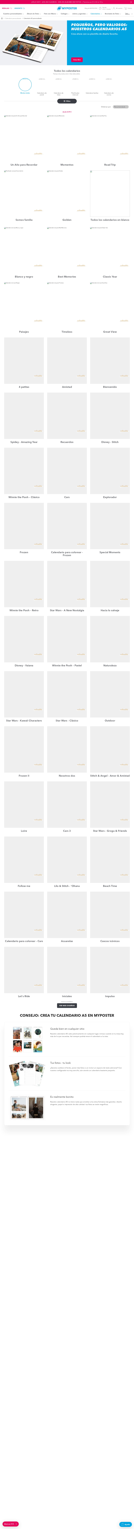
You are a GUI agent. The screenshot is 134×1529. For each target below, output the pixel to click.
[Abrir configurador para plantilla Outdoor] (110, 694)
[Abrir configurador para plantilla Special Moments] (110, 526)
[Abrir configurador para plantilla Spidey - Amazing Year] (24, 416)
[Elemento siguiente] (131, 13)
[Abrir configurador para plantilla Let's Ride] (24, 970)
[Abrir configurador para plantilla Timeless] (67, 305)
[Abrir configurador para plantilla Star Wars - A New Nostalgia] (67, 584)
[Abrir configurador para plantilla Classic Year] (110, 250)
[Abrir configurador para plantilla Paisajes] (24, 305)
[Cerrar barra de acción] (131, 2)
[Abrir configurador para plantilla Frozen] (24, 526)
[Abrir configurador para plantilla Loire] (24, 804)
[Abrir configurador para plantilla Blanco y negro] (24, 250)
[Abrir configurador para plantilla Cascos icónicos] (110, 915)
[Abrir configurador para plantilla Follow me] (24, 860)
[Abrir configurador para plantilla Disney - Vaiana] (24, 639)
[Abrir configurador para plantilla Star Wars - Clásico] (67, 694)
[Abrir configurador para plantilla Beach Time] (110, 860)
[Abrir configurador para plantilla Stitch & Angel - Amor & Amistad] (110, 749)
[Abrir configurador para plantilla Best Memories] (67, 250)
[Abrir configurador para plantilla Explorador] (110, 471)
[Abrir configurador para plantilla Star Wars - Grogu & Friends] (110, 804)
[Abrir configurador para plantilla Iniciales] (67, 970)
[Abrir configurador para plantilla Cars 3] (67, 804)
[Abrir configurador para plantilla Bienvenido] (110, 360)
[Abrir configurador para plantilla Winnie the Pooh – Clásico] (24, 471)
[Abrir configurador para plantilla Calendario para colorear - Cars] (24, 915)
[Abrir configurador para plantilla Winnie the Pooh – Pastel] (67, 639)
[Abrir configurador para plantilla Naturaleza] (110, 639)
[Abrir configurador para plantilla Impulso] (110, 970)
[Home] (67, 8)
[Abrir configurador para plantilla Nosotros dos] (67, 749)
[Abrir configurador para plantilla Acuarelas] (67, 915)
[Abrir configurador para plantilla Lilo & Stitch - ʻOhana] (67, 860)
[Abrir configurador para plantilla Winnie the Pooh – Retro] (24, 584)
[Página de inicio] (2, 18)
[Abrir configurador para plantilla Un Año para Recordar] (24, 138)
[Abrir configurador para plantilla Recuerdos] (67, 416)
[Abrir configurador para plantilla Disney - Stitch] (110, 416)
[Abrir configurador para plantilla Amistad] (67, 360)
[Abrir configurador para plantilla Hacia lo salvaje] (110, 584)
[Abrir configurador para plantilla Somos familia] (24, 193)
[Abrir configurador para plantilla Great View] (110, 305)
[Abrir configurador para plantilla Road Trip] (110, 138)
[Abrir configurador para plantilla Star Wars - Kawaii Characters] (24, 694)
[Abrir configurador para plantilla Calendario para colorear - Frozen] (67, 526)
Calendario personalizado (13, 18)
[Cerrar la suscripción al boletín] (16, 1524)
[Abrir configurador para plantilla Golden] (67, 193)
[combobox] (121, 106)
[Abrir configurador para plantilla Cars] (67, 471)
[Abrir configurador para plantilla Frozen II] (24, 749)
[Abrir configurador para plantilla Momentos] (67, 138)
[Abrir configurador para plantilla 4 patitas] (24, 360)
